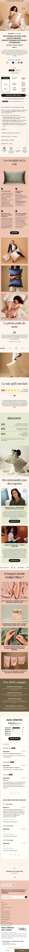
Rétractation (4, 920)
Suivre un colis (4, 903)
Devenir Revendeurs (5, 910)
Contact (3, 904)
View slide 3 (14, 876)
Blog (2, 908)
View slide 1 (13, 876)
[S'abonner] (26, 896)
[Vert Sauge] (22, 63)
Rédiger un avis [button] (14, 737)
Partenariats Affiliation (6, 917)
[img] (6, 750)
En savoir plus (14, 520)
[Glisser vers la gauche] (23, 28)
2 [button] (12, 792)
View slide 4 (15, 876)
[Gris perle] (16, 63)
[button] (11, 33)
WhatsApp (13, 872)
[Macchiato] (19, 63)
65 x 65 (12, 70)
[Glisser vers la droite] (26, 28)
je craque (14, 232)
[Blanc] (10, 63)
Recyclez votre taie (5, 915)
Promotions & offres (5, 913)
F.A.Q (2, 901)
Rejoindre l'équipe (5, 918)
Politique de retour (5, 923)
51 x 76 (18, 70)
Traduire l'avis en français (11, 820)
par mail (19, 872)
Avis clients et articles (6, 906)
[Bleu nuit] (13, 63)
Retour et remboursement (7, 922)
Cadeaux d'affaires (5, 911)
